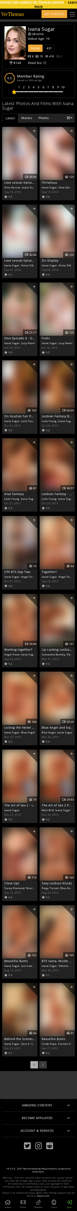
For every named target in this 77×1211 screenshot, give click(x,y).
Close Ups (11, 883)
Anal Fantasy (14, 494)
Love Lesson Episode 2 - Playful (28, 182)
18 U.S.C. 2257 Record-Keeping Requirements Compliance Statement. (38, 1170)
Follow (35, 48)
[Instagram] (38, 1145)
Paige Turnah (50, 888)
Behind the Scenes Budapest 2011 (30, 1039)
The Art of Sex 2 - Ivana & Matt (27, 805)
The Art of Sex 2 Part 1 (59, 805)
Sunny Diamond (14, 888)
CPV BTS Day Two (17, 572)
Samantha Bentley (53, 654)
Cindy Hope (49, 1043)
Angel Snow (28, 576)
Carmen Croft (67, 1043)
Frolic (46, 338)
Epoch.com (43, 1195)
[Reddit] (49, 1145)
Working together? (18, 649)
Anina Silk (27, 265)
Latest (10, 118)
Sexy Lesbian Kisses (57, 883)
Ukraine (38, 34)
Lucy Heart (28, 343)
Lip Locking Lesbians (57, 649)
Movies (26, 118)
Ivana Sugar (29, 187)
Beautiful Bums (16, 961)
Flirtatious (49, 182)
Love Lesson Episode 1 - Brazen (28, 260)
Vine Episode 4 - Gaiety (22, 338)
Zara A (25, 1043)
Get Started (54, 14)
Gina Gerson (12, 187)
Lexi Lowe (27, 965)
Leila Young (28, 421)
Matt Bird (48, 810)
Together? (49, 572)
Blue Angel (28, 732)
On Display (50, 260)
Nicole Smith (34, 888)
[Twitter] (27, 1145)
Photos (43, 118)
